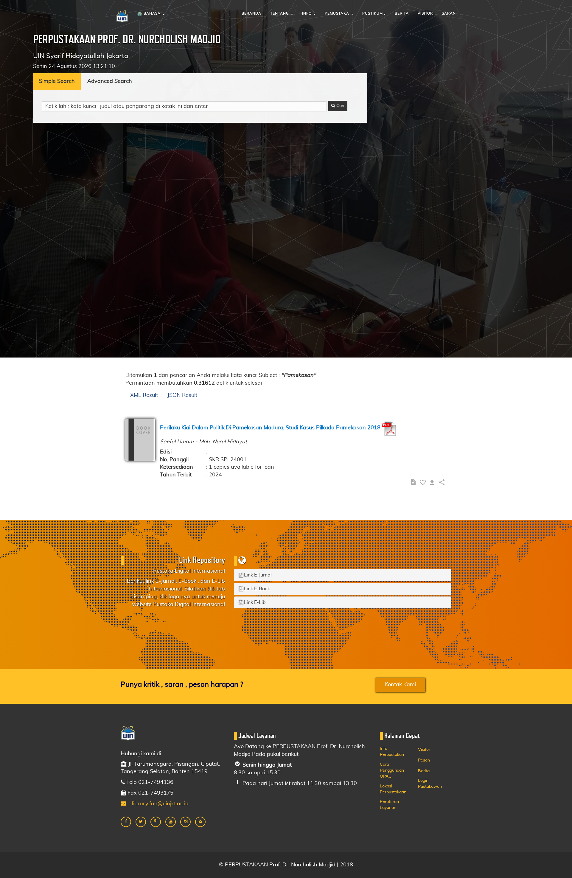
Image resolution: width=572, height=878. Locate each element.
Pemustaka (337, 13)
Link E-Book (256, 588)
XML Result (144, 395)
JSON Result (182, 395)
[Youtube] (170, 822)
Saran (449, 13)
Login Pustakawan (430, 783)
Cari (339, 106)
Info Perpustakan (392, 752)
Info (307, 13)
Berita (402, 13)
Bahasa (152, 13)
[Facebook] (126, 822)
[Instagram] (185, 822)
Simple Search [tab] (57, 81)
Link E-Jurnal (257, 575)
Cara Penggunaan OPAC (392, 770)
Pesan (424, 760)
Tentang (280, 13)
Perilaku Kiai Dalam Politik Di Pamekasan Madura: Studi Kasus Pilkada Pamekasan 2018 (270, 428)
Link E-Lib (254, 602)
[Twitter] (141, 822)
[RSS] (200, 822)
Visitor (425, 13)
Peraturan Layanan (389, 805)
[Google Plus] (155, 822)
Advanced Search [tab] (109, 81)
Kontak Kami (400, 684)
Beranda (251, 13)
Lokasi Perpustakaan (393, 789)
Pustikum (372, 13)
